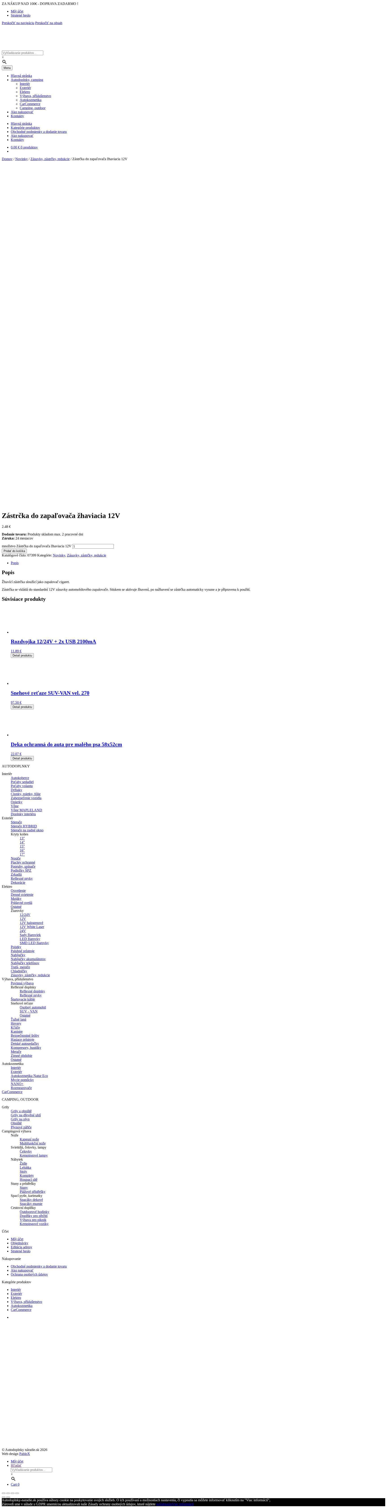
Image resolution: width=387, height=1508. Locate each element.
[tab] (198, 563)
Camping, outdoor (32, 108)
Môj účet (17, 11)
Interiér (25, 84)
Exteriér (25, 88)
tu (157, 1504)
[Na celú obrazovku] (12, 1493)
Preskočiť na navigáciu (18, 23)
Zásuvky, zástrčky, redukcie (50, 159)
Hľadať (16, 1465)
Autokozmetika (30, 100)
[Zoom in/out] (17, 1493)
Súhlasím (165, 1504)
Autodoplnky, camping (27, 80)
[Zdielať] (8, 1493)
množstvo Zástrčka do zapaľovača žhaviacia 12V (36, 546)
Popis (15, 563)
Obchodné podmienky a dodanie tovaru (39, 132)
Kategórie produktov (25, 128)
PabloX (24, 1454)
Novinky (21, 159)
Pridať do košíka (14, 551)
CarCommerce (30, 104)
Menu (7, 68)
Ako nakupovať (22, 112)
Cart (15, 1484)
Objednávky (19, 1243)
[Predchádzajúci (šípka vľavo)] (3, 1497)
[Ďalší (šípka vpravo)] (8, 1497)
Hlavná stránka (21, 76)
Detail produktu (22, 655)
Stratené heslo (20, 15)
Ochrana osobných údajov (29, 1274)
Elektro (25, 92)
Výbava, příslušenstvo (35, 96)
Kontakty (17, 116)
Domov (7, 159)
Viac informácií (183, 1504)
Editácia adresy (21, 1247)
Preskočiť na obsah (48, 23)
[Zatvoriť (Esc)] (3, 1493)
